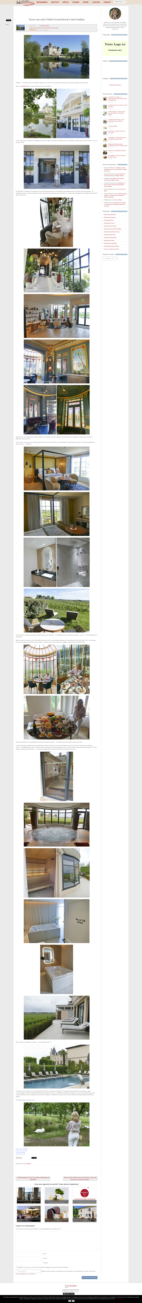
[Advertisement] (56, 13)
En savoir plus (119, 1298)
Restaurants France (109, 223)
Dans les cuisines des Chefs (111, 249)
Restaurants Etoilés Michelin (111, 246)
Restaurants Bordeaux (110, 214)
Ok (69, 1301)
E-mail (45, 1258)
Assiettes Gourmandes (115, 85)
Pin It (7, 24)
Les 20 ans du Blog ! (112, 126)
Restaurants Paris (108, 220)
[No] (140, 1299)
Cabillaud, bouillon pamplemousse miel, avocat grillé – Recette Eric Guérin (115, 169)
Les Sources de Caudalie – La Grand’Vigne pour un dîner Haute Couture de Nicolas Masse (117, 99)
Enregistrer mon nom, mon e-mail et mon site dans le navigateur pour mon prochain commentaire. (42, 1267)
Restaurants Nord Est (109, 234)
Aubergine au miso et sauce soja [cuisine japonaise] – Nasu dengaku (114, 184)
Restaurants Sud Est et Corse (112, 231)
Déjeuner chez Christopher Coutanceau (117, 150)
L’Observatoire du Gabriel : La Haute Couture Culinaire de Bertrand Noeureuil (115, 195)
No (73, 1301)
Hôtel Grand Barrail (49, 27)
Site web (45, 1262)
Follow (20, 1157)
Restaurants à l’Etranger (110, 243)
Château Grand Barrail (33, 27)
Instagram (28, 1163)
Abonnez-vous (69, 1294)
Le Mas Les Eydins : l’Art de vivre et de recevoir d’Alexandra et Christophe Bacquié (116, 113)
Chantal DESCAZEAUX (44, 25)
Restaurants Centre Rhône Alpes (112, 229)
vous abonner (22, 1274)
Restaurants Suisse (109, 240)
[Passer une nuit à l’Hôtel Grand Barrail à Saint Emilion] (56, 81)
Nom (44, 1253)
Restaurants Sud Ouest (110, 226)
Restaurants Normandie (110, 237)
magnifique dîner (25, 86)
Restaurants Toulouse (109, 217)
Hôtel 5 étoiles (41, 27)
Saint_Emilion (55, 27)
